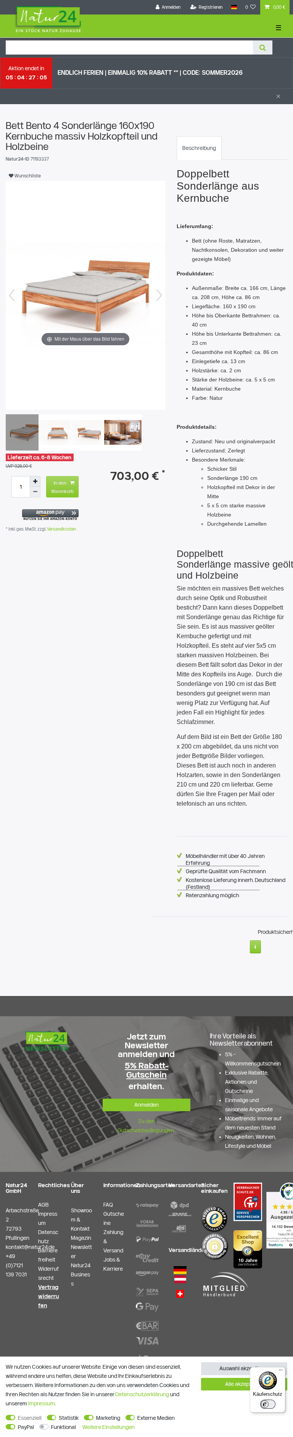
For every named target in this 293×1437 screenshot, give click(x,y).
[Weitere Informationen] (255, 946)
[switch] (267, 1404)
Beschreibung (199, 148)
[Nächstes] (159, 295)
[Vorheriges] (12, 295)
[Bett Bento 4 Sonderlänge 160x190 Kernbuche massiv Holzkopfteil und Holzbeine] (25, 433)
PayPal (26, 1427)
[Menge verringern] (35, 492)
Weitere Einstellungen (108, 1427)
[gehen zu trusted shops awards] (247, 1249)
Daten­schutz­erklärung (142, 1394)
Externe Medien (156, 1418)
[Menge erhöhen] (35, 481)
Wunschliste (27, 175)
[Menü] (280, 1371)
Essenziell (30, 1418)
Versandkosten (61, 528)
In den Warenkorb (62, 487)
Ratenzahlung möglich (212, 895)
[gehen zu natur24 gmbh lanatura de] (247, 1201)
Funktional (63, 1427)
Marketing (108, 1418)
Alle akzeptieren (244, 1384)
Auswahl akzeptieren (244, 1368)
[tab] (199, 148)
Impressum (41, 1403)
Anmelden (146, 1105)
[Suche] (262, 47)
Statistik (69, 1418)
